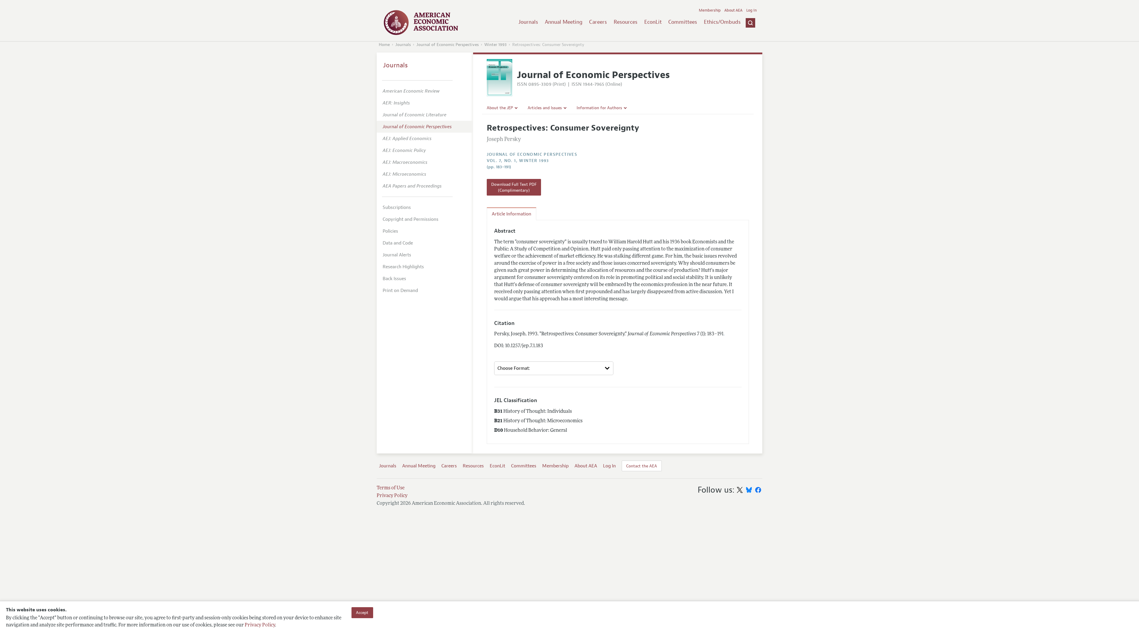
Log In (751, 10)
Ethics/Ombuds (722, 22)
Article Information (511, 214)
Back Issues (394, 279)
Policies (390, 231)
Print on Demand (400, 290)
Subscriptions (397, 207)
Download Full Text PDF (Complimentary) (514, 187)
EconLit (653, 22)
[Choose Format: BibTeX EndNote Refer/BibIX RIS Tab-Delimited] (553, 368)
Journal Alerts (397, 255)
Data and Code (398, 243)
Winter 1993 (495, 44)
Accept (362, 612)
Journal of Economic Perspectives (447, 44)
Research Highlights (403, 267)
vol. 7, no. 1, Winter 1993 (518, 160)
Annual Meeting (564, 22)
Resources (625, 22)
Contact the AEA (641, 466)
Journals (528, 22)
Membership (710, 10)
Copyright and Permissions (410, 219)
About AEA (733, 10)
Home (384, 44)
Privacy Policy (260, 625)
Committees (682, 22)
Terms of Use (391, 488)
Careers (598, 22)
